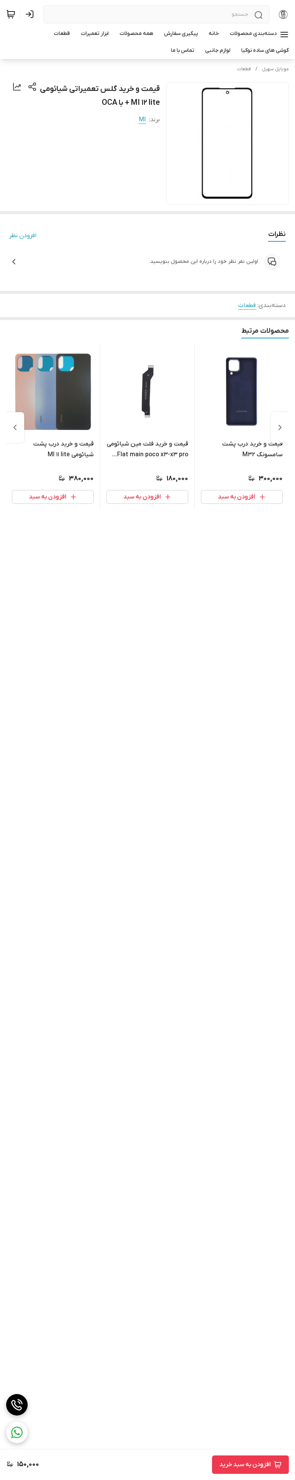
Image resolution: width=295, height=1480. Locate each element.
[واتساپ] (17, 1432)
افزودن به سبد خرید (245, 1464)
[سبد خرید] (10, 14)
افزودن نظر (22, 235)
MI (142, 120)
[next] (15, 427)
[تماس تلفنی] (17, 1405)
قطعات (244, 69)
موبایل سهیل (275, 69)
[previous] (280, 427)
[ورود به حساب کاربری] (31, 14)
